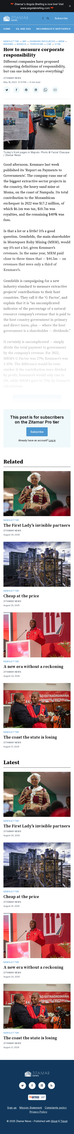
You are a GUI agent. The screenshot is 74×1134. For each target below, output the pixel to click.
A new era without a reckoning (33, 666)
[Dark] (43, 18)
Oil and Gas (23, 29)
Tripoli (63, 1121)
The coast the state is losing (30, 737)
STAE (58, 44)
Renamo (8, 44)
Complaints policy (56, 1107)
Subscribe (61, 18)
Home (6, 29)
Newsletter (11, 41)
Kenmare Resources (42, 41)
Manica (21, 44)
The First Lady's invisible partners (36, 525)
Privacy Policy (38, 1111)
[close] (70, 6)
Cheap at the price (21, 596)
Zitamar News (12, 78)
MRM (61, 41)
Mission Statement (30, 1107)
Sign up (12, 1107)
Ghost (54, 1121)
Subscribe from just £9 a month (37, 399)
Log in (52, 440)
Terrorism (36, 44)
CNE (49, 44)
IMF (24, 41)
